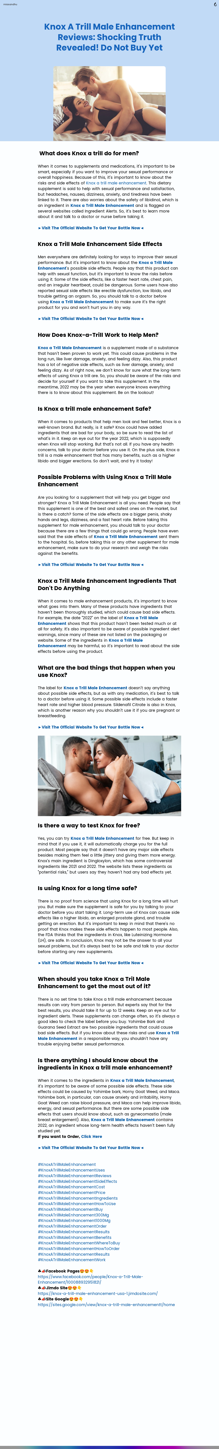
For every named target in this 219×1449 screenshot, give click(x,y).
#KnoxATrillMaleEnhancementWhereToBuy (79, 1243)
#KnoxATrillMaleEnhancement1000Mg (74, 1220)
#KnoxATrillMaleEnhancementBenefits (74, 1237)
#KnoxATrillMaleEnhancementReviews (74, 1176)
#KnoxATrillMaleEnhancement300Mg (73, 1215)
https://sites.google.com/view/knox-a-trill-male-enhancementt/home (106, 1304)
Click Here (91, 1136)
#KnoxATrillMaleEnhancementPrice (71, 1192)
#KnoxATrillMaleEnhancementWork (71, 1260)
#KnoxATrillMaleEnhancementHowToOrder (79, 1248)
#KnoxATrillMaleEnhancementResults (74, 1232)
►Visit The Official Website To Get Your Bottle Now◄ (91, 228)
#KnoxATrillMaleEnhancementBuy (70, 1209)
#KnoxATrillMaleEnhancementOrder (72, 1226)
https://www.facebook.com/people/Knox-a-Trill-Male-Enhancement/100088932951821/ (90, 1279)
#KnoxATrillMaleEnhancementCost (71, 1187)
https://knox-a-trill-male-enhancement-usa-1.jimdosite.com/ (98, 1293)
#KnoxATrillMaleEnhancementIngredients (78, 1198)
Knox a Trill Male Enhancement (102, 205)
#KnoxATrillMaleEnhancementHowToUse (77, 1203)
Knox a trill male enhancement (116, 183)
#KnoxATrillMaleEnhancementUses (71, 1170)
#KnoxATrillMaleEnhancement (67, 1164)
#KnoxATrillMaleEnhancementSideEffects (77, 1181)
